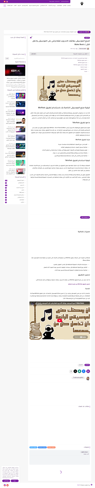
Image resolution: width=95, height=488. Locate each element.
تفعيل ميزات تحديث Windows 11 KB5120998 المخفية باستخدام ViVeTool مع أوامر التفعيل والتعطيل (10, 105)
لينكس (64, 5)
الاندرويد (87, 37)
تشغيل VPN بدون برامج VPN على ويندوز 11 (10, 96)
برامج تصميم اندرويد (34, 5)
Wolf (78, 485)
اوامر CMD (15, 192)
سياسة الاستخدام (65, 1)
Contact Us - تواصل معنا (54, 1)
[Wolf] (82, 4)
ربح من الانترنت (52, 5)
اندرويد (19, 5)
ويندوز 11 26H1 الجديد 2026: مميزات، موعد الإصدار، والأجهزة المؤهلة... (60, 32)
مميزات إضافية (84, 67)
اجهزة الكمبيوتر (14, 180)
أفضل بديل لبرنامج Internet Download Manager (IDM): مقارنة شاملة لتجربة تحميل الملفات (10, 147)
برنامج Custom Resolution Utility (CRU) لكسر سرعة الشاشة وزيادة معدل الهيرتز (10, 163)
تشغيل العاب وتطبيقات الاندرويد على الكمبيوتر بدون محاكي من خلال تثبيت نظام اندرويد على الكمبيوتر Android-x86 (10, 172)
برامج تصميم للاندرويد (15, 195)
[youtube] (5, 1)
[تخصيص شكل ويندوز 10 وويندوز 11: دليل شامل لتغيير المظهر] (20, 138)
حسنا (15, 480)
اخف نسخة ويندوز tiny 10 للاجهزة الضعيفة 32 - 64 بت (10, 130)
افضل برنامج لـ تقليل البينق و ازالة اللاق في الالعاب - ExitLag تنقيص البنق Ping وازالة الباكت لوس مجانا (15, 80)
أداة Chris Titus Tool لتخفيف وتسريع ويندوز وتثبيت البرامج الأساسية (10, 155)
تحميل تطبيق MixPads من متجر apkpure (79, 284)
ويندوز (68, 5)
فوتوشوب (59, 5)
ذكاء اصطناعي (43, 5)
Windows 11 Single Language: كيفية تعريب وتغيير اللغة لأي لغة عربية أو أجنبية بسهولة (10, 122)
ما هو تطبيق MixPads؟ (82, 60)
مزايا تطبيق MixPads (82, 62)
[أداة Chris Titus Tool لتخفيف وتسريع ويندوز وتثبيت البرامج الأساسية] (20, 154)
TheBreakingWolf (82, 48)
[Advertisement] (47, 19)
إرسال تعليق (84, 452)
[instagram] (7, 1)
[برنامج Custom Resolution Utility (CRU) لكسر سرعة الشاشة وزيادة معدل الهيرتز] (20, 163)
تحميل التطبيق (84, 69)
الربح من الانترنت (14, 187)
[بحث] (5, 6)
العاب (15, 5)
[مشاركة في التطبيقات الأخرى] (71, 371)
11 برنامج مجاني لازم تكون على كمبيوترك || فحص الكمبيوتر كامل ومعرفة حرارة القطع (10, 113)
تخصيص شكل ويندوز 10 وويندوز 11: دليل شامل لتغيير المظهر (10, 138)
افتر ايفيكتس (15, 182)
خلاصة (85, 71)
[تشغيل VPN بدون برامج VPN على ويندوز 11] (20, 96)
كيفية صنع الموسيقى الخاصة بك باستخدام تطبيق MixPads (74, 58)
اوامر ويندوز (25, 5)
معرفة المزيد (6, 480)
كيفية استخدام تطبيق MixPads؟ (80, 64)
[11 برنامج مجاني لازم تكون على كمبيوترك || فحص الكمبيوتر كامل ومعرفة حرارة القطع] (20, 112)
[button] (83, 371)
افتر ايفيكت (10, 5)
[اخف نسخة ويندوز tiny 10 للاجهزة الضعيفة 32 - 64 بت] (20, 129)
